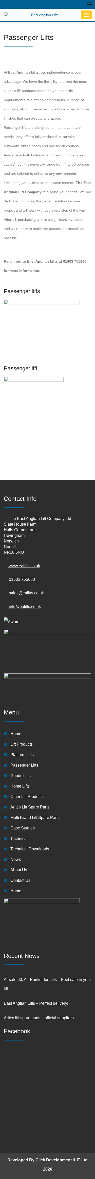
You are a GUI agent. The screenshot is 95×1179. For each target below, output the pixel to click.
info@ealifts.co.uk (24, 606)
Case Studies (22, 828)
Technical (19, 838)
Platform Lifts (22, 755)
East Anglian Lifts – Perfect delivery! (36, 1003)
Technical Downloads (29, 849)
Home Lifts (20, 786)
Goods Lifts (20, 775)
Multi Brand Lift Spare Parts (35, 817)
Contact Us (20, 880)
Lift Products (21, 744)
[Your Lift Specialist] (41, 14)
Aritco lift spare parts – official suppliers (39, 1018)
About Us (18, 870)
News (15, 859)
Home (15, 734)
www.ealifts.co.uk (24, 566)
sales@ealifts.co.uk (26, 593)
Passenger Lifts (24, 765)
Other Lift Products (27, 796)
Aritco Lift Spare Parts (29, 807)
